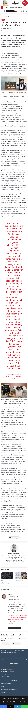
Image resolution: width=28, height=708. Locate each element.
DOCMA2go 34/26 (5, 674)
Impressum (3, 692)
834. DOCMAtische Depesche (7, 666)
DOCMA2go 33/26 (5, 676)
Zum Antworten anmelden (14, 628)
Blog (9, 16)
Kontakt (2, 686)
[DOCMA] (11, 11)
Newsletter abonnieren (6, 683)
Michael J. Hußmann (7, 28)
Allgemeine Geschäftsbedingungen (9, 689)
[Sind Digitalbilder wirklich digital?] (21, 575)
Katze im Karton (5, 37)
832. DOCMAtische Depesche (7, 671)
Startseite (4, 16)
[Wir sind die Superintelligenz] (7, 575)
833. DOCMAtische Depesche (7, 669)
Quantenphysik (14, 538)
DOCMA (23, 698)
